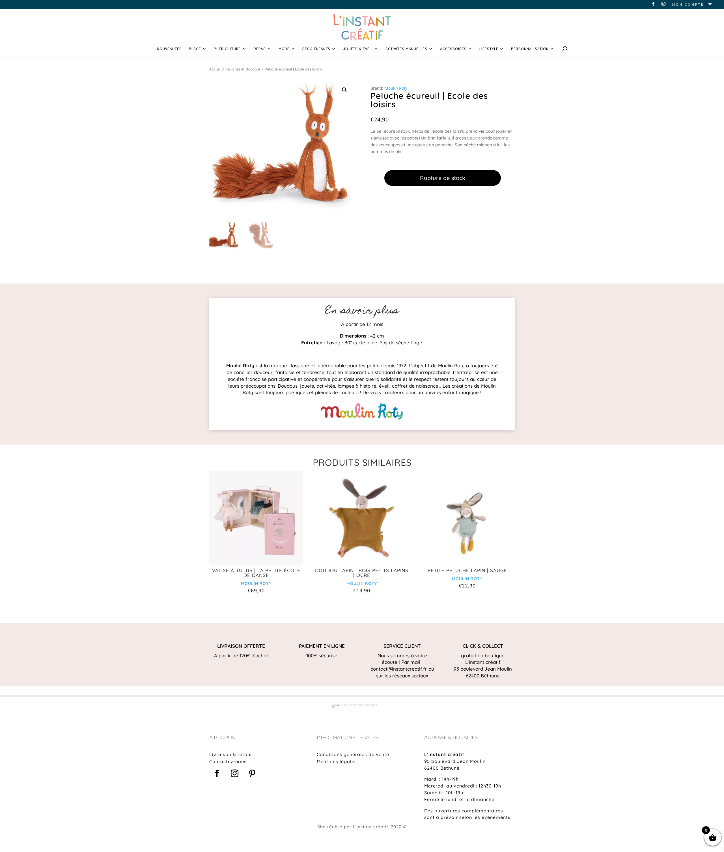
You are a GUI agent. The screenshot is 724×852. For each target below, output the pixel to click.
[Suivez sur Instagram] (234, 773)
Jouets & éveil (358, 49)
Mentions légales (337, 761)
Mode (284, 49)
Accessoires (453, 49)
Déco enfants (316, 49)
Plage (195, 49)
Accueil (215, 69)
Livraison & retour (230, 754)
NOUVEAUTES (169, 49)
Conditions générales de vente (353, 754)
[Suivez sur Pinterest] (252, 773)
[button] (344, 90)
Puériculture (227, 49)
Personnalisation (530, 49)
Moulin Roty (396, 88)
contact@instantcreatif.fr (398, 669)
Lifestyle (488, 49)
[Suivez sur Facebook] (217, 773)
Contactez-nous (228, 761)
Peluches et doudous (242, 69)
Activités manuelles (406, 49)
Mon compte (688, 5)
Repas (260, 49)
